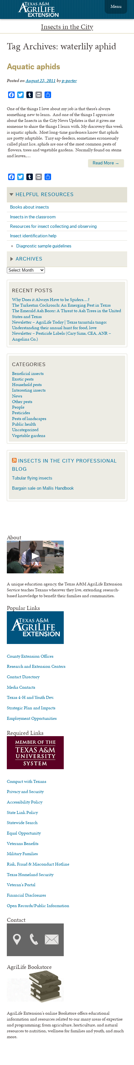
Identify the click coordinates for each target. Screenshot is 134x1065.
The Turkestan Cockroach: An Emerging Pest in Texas (61, 305)
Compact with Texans (26, 781)
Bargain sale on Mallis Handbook (43, 488)
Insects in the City (67, 27)
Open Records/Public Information (38, 905)
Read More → (106, 163)
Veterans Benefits (22, 843)
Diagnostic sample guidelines (43, 246)
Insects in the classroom (33, 216)
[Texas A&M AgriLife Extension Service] (42, 10)
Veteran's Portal (21, 884)
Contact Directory (23, 676)
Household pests (27, 384)
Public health (24, 424)
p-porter (69, 80)
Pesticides (21, 412)
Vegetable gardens (28, 435)
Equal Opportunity (24, 833)
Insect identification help (33, 235)
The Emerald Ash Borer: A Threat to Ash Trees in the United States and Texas (66, 313)
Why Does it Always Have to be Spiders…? (50, 299)
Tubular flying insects (32, 478)
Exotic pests (23, 379)
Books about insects (29, 207)
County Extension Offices (30, 656)
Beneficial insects (28, 373)
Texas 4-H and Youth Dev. (30, 697)
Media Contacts (21, 687)
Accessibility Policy (24, 802)
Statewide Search (22, 822)
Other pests (22, 401)
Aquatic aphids (33, 67)
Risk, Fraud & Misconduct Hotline (38, 864)
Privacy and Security (25, 791)
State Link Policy (22, 812)
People (18, 407)
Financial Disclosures (26, 895)
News (17, 396)
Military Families (22, 853)
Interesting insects (29, 390)
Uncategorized (25, 429)
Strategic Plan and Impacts (31, 707)
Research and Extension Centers (36, 666)
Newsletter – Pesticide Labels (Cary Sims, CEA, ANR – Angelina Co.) (61, 336)
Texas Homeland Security (30, 874)
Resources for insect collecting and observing (53, 226)
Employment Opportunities (32, 718)
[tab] (67, 195)
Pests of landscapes (29, 418)
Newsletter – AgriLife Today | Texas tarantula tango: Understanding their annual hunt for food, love (59, 325)
